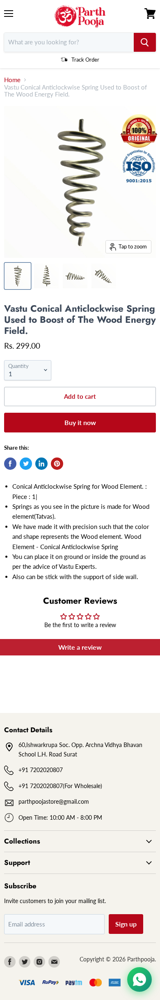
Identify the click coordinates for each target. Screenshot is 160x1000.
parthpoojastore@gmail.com (53, 801)
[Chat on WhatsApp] (139, 979)
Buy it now (80, 422)
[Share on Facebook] (10, 463)
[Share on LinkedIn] (41, 463)
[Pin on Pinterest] (57, 463)
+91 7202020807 (40, 769)
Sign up (126, 924)
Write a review (80, 647)
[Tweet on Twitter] (26, 463)
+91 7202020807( (41, 785)
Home (12, 79)
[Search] (145, 42)
